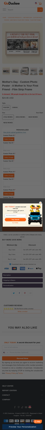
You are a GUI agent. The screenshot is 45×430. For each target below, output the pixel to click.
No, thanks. (15, 223)
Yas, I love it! (15, 219)
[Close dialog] (40, 203)
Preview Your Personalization (22, 427)
